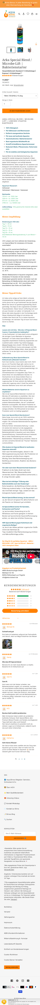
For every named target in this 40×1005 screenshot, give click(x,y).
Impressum (8, 922)
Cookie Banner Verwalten (13, 960)
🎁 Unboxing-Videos (11, 798)
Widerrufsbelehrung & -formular (15, 938)
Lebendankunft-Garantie (13, 944)
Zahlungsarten (9, 917)
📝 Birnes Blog (9, 814)
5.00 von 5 (25, 589)
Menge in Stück (7, 100)
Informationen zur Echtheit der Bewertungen (18, 1004)
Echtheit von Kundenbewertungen (16, 949)
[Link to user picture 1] (7, 644)
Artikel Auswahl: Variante (10, 92)
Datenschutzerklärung (12, 928)
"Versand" (13, 899)
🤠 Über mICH (9, 787)
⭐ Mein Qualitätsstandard (13, 793)
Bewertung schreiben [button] (20, 611)
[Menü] (36, 14)
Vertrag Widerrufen (12, 967)
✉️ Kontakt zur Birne (11, 809)
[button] (7, 75)
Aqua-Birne (22, 998)
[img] (7, 624)
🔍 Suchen (8, 819)
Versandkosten (19, 85)
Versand (7, 912)
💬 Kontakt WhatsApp (12, 803)
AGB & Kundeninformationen (14, 933)
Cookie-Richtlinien (11, 955)
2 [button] (19, 759)
